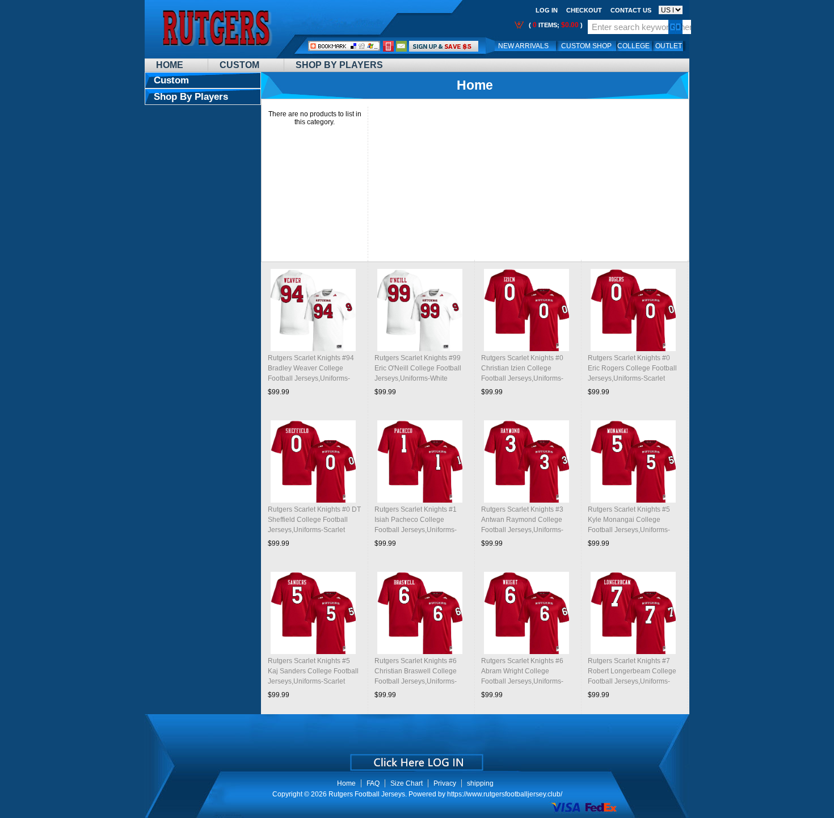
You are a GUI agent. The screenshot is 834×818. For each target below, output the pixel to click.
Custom (239, 65)
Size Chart (406, 783)
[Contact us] (401, 46)
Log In (547, 10)
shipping (480, 783)
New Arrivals (523, 46)
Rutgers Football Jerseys (366, 794)
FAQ (373, 783)
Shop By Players (339, 65)
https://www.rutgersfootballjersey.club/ (504, 794)
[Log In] (443, 46)
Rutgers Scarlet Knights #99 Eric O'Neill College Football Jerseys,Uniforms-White (417, 368)
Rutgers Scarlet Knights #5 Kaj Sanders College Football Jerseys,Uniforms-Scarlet (313, 671)
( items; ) (555, 25)
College (633, 46)
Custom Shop (586, 46)
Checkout (584, 10)
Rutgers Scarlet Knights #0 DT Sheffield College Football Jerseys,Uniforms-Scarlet (314, 519)
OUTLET (668, 46)
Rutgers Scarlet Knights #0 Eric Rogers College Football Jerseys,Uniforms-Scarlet (632, 368)
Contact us (630, 10)
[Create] (415, 758)
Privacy (444, 783)
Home (169, 65)
